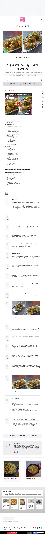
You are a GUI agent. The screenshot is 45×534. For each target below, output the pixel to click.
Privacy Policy (17, 528)
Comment (13, 435)
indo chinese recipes (29, 493)
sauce (6, 495)
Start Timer (35, 532)
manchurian (35, 493)
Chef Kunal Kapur (34, 435)
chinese (6, 493)
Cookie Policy (24, 528)
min (30, 532)
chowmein (16, 493)
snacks (10, 495)
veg (17, 495)
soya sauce (13, 495)
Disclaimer (11, 528)
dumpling (23, 493)
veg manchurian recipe (22, 495)
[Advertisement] (22, 8)
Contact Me (5, 528)
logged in (10, 521)
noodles (39, 493)
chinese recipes (11, 493)
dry (20, 493)
